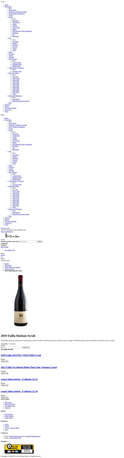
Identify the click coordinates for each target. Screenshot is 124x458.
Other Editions (9, 416)
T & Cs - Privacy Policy (12, 428)
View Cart (5, 228)
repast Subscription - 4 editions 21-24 (19, 391)
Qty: (2, 347)
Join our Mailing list (7, 231)
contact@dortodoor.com (33, 436)
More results (4, 247)
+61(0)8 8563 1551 (15, 438)
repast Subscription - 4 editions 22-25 (19, 379)
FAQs (6, 424)
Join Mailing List (10, 250)
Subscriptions (9, 414)
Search (3, 255)
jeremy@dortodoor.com (16, 436)
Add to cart (26, 347)
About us (7, 408)
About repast (8, 418)
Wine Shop (8, 402)
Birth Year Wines (10, 404)
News (6, 430)
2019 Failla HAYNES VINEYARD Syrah (21, 355)
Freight (7, 426)
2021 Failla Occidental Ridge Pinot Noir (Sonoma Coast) (29, 367)
